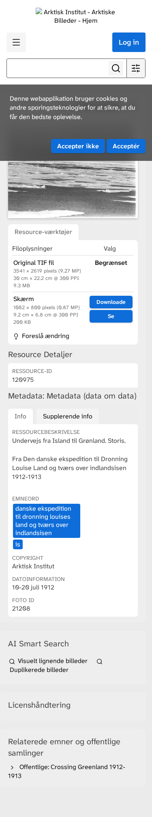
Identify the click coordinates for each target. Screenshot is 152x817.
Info (20, 416)
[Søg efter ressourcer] (116, 68)
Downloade (111, 302)
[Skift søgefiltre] (135, 68)
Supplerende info (67, 416)
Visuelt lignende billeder (52, 661)
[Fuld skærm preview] (73, 170)
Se (111, 316)
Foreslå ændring (44, 336)
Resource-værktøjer (43, 232)
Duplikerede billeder (38, 669)
